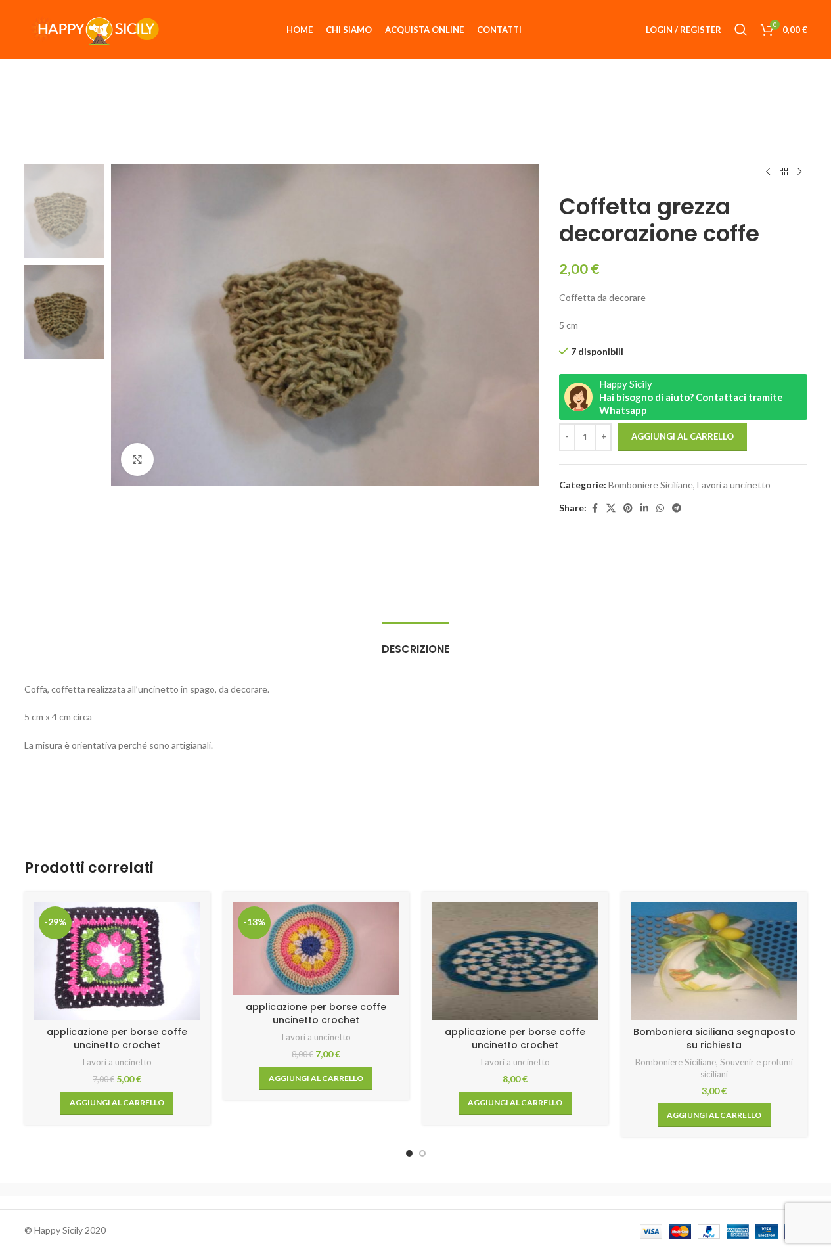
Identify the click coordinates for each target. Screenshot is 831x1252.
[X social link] (610, 508)
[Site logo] (93, 28)
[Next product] (799, 172)
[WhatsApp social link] (660, 508)
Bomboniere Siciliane (650, 484)
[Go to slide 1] (409, 1153)
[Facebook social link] (594, 508)
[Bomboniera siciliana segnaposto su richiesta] (714, 961)
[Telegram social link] (676, 508)
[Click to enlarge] (137, 459)
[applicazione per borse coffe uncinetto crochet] (515, 961)
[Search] (741, 29)
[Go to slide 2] (422, 1153)
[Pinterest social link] (628, 508)
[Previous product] (768, 172)
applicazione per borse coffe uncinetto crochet (117, 1038)
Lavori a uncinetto (734, 484)
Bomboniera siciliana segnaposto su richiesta (714, 1038)
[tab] (415, 642)
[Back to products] (784, 172)
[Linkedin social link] (644, 508)
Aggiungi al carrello (682, 436)
